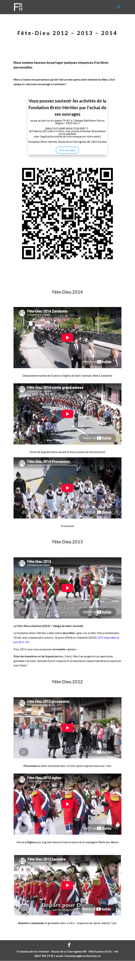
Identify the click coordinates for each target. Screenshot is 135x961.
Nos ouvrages (67, 150)
